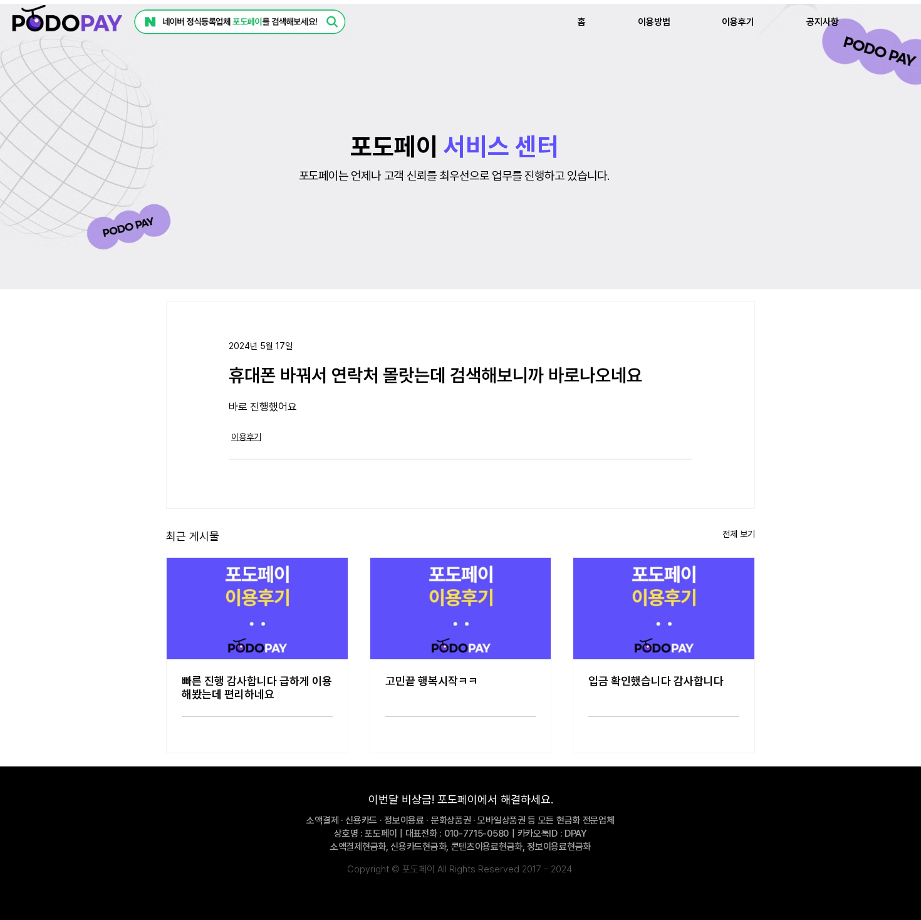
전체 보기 (738, 534)
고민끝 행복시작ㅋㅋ (431, 680)
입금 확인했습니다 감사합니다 (656, 680)
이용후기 (246, 437)
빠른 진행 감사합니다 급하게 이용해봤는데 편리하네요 (257, 687)
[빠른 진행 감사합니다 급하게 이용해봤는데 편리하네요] (257, 608)
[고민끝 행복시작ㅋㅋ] (460, 608)
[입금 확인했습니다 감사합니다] (663, 608)
